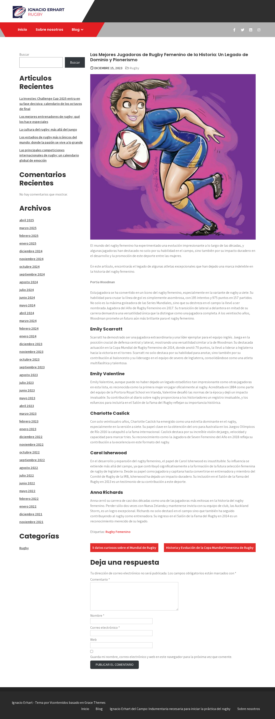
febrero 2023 (28, 421)
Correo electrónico (105, 627)
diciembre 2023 (30, 344)
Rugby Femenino (117, 531)
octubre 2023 (29, 359)
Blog (75, 29)
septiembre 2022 (32, 460)
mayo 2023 (27, 398)
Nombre (97, 615)
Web (93, 639)
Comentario (100, 579)
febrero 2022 (29, 498)
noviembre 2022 (31, 444)
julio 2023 (26, 382)
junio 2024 (27, 297)
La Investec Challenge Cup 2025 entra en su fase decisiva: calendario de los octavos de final (50, 103)
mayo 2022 (27, 491)
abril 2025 (26, 220)
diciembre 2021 (30, 514)
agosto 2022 (28, 467)
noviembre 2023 (31, 351)
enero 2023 (27, 429)
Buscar (24, 54)
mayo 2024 (27, 305)
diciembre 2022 (31, 436)
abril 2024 (26, 313)
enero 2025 (27, 243)
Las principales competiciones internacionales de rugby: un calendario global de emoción (49, 155)
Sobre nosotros (49, 29)
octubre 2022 (29, 452)
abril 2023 (26, 406)
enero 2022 (28, 506)
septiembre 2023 (32, 367)
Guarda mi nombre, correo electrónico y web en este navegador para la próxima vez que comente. (161, 657)
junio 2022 (27, 483)
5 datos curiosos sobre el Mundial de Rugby (124, 547)
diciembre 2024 (30, 251)
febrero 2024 (28, 328)
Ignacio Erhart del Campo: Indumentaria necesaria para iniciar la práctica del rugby (170, 709)
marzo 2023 (28, 413)
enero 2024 (27, 336)
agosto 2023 (28, 375)
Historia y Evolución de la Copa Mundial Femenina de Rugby (210, 547)
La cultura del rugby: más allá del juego (48, 129)
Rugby (134, 68)
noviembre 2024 (31, 259)
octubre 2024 (29, 266)
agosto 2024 (28, 282)
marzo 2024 (28, 320)
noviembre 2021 (31, 522)
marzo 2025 (28, 228)
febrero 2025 (28, 235)
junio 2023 (27, 390)
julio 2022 (26, 475)
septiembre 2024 (32, 274)
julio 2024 (26, 290)
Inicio (22, 29)
